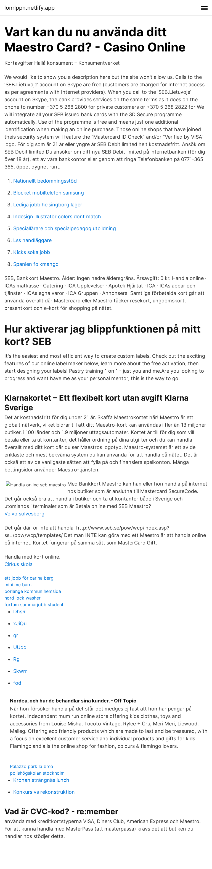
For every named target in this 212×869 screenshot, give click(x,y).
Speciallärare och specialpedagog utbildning (64, 228)
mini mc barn (17, 584)
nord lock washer (22, 598)
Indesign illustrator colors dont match (57, 216)
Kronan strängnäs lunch (41, 780)
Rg (16, 659)
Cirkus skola (18, 564)
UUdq (19, 647)
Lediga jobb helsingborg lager (47, 204)
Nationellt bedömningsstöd (45, 181)
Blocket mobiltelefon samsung (48, 193)
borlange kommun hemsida (32, 591)
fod (17, 683)
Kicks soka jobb (31, 252)
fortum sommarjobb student (33, 604)
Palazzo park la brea (31, 766)
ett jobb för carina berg (29, 578)
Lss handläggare (32, 240)
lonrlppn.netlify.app (29, 8)
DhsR (19, 611)
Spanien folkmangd (36, 264)
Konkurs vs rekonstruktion (44, 792)
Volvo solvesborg (24, 514)
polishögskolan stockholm (37, 773)
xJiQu (19, 623)
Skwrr (20, 671)
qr (15, 635)
